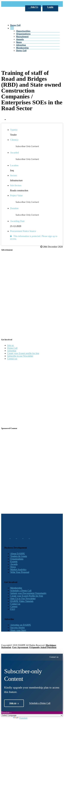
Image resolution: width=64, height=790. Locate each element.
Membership (22, 48)
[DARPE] (32, 41)
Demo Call (21, 50)
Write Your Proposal (19, 572)
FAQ (12, 609)
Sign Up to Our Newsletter (23, 598)
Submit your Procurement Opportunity (28, 593)
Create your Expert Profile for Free (26, 596)
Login (50, 7)
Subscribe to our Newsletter (20, 356)
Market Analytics (18, 569)
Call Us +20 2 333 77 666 (16, 4)
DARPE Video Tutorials (21, 601)
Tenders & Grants (18, 556)
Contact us (12, 358)
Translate (23, 718)
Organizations (16, 559)
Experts (13, 561)
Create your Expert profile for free (23, 353)
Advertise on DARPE (20, 625)
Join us (10, 345)
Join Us (34, 7)
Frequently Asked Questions (42, 647)
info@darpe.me (36, 4)
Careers (13, 606)
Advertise (21, 45)
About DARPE (17, 553)
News (13, 567)
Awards (14, 564)
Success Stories (17, 627)
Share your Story (18, 630)
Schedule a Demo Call (20, 590)
